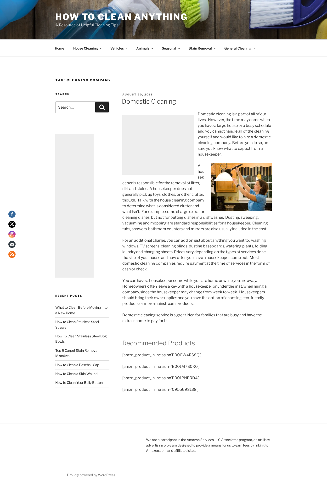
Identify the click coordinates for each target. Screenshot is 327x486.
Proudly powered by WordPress (91, 475)
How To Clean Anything (121, 16)
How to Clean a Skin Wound (76, 374)
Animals (142, 48)
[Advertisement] (158, 145)
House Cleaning (85, 48)
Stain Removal (200, 48)
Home (59, 48)
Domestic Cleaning (149, 101)
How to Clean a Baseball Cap (77, 365)
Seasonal (169, 48)
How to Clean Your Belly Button (79, 382)
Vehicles (117, 48)
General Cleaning (238, 48)
